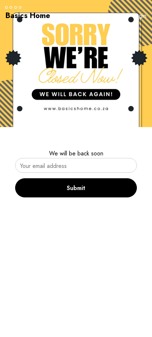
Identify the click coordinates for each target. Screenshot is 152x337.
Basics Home (28, 15)
